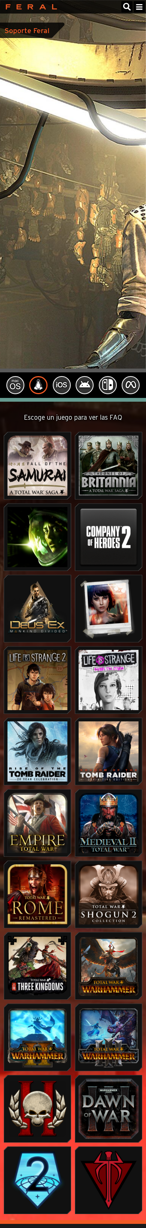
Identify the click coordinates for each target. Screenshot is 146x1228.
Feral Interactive (29, 7)
